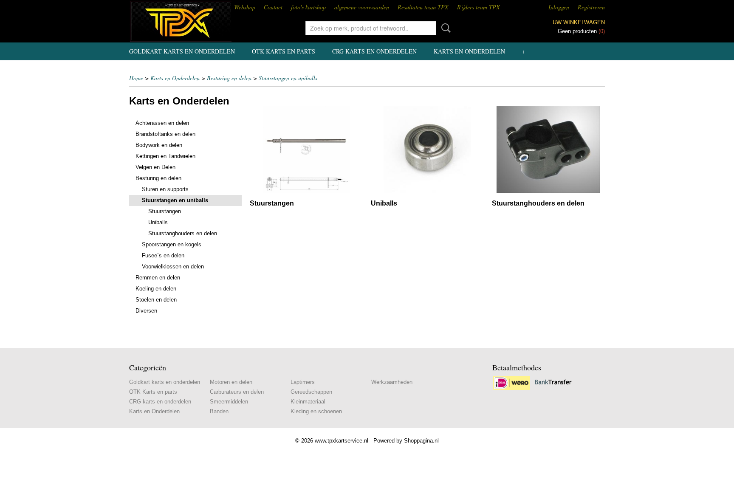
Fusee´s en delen (163, 255)
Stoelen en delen (156, 299)
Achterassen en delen (162, 123)
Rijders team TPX (478, 7)
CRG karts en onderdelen (374, 51)
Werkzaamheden (391, 382)
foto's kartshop (308, 7)
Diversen (146, 310)
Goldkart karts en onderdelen (182, 51)
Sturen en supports (165, 189)
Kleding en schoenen (316, 411)
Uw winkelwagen (579, 22)
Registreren (591, 7)
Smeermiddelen (229, 401)
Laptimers (303, 382)
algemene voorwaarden (361, 7)
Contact (273, 7)
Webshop (244, 7)
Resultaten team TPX (423, 7)
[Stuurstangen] (306, 149)
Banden (219, 411)
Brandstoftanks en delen (165, 134)
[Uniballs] (427, 149)
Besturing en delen (229, 78)
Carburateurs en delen (237, 392)
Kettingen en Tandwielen (165, 156)
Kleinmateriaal (308, 401)
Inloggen (558, 7)
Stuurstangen (164, 211)
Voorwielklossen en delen (173, 266)
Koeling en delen (156, 288)
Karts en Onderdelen (469, 51)
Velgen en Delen (155, 167)
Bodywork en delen (159, 145)
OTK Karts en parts (283, 51)
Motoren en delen (231, 382)
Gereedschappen (311, 392)
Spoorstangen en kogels (171, 244)
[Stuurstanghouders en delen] (548, 149)
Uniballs (158, 222)
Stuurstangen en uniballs (288, 78)
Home (136, 78)
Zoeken (444, 28)
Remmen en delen (158, 277)
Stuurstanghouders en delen (182, 233)
